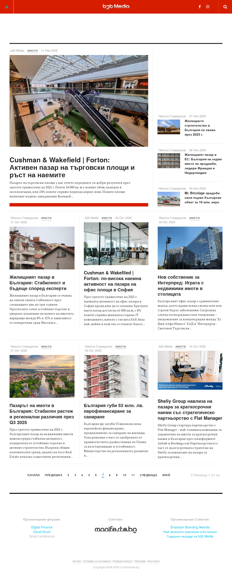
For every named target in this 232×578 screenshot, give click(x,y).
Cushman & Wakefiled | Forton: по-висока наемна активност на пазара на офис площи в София (112, 281)
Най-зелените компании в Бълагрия (190, 531)
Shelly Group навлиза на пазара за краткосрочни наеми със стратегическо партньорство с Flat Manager (190, 409)
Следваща (148, 475)
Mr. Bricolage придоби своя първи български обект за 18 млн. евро (203, 197)
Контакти (154, 561)
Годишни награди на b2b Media (190, 536)
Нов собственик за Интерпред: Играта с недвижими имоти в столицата (181, 285)
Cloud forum (42, 531)
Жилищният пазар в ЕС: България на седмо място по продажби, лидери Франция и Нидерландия (203, 163)
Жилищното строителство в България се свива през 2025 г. (200, 127)
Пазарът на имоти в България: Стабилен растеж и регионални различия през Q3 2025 (42, 413)
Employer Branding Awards (190, 527)
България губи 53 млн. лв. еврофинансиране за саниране (113, 411)
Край (166, 475)
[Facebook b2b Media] (200, 6)
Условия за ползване (97, 561)
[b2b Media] (116, 6)
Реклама (140, 561)
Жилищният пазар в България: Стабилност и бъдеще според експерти (38, 282)
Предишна (53, 475)
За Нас (76, 561)
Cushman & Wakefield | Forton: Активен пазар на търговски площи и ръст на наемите (72, 167)
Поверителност (123, 561)
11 (133, 475)
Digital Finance (42, 527)
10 (124, 475)
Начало (33, 475)
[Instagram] (207, 6)
